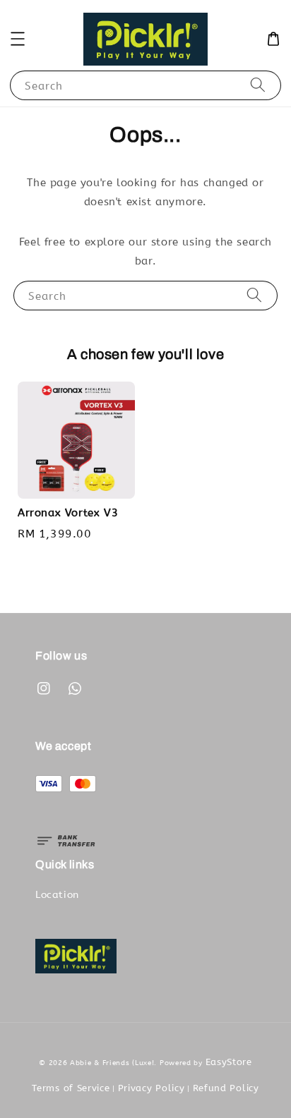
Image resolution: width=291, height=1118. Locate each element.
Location (57, 895)
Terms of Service (70, 1088)
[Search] (257, 85)
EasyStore (229, 1062)
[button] (17, 38)
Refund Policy (226, 1088)
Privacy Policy (151, 1088)
